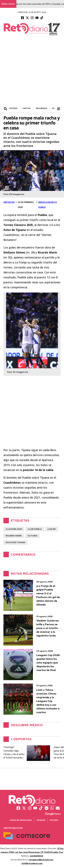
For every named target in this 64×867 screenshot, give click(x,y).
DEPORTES (9, 202)
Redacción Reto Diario (47, 204)
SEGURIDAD (41, 108)
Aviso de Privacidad (21, 820)
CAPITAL (26, 108)
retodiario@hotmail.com (40, 859)
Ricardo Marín (14, 535)
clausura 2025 (14, 529)
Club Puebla (35, 529)
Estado (54, 820)
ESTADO (13, 108)
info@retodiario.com (32, 863)
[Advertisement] (32, 72)
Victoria (32, 535)
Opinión (41, 820)
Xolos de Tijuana (15, 542)
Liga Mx (52, 529)
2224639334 (36, 856)
